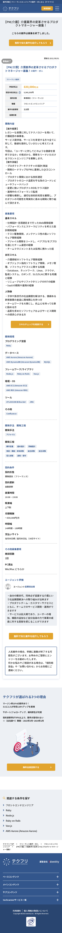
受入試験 (9, 455)
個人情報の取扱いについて (36, 910)
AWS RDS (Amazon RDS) (17, 390)
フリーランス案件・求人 (28, 844)
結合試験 (31, 451)
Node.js (9, 374)
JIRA (32, 402)
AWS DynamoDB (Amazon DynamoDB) (23, 362)
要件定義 (9, 446)
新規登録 (47, 8)
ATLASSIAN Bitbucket (16, 402)
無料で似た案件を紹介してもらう (31, 636)
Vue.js (36, 374)
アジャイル (10, 434)
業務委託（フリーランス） (34, 98)
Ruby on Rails (23, 374)
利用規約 (17, 910)
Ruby (8, 345)
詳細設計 (31, 446)
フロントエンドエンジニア (34, 103)
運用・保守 (21, 455)
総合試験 (42, 451)
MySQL (47, 362)
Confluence (11, 413)
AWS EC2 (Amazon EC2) (16, 385)
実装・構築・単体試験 (15, 451)
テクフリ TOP (8, 844)
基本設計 (20, 446)
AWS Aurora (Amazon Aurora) (19, 357)
